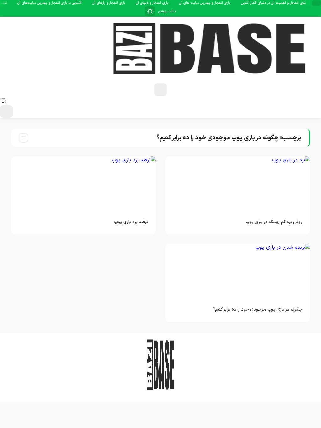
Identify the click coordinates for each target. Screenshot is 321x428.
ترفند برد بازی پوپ (131, 222)
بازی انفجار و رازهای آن (113, 3)
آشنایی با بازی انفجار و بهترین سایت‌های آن (54, 3)
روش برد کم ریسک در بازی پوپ (274, 222)
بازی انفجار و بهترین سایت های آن (208, 3)
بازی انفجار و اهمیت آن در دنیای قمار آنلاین (277, 3)
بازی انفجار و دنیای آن (156, 3)
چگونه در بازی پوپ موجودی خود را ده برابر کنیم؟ (257, 309)
